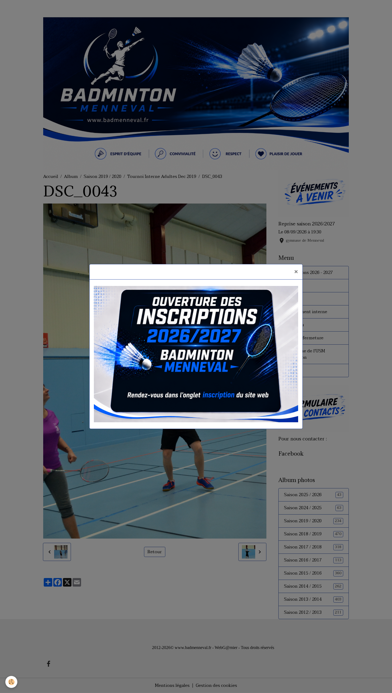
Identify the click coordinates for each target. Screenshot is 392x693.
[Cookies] (11, 682)
